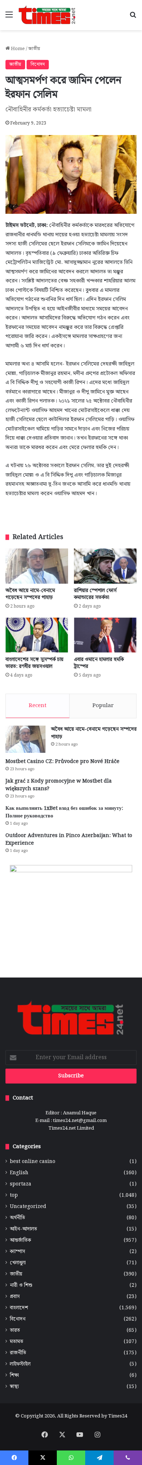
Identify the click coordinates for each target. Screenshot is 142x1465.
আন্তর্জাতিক (20, 1240)
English (19, 1173)
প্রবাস (15, 1297)
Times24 (117, 1416)
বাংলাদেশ (19, 1308)
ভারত (15, 1330)
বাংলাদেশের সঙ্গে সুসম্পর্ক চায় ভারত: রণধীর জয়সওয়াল (34, 663)
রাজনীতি (18, 1353)
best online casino (32, 1162)
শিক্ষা (14, 1375)
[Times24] (47, 15)
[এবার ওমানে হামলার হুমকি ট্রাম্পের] (105, 635)
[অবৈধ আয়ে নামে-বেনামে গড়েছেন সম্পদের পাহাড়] (36, 566)
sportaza (20, 1184)
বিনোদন (38, 64)
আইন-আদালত (23, 1229)
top (14, 1195)
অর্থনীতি (17, 1218)
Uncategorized (28, 1207)
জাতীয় (34, 49)
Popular (103, 705)
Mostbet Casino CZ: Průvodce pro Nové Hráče (62, 762)
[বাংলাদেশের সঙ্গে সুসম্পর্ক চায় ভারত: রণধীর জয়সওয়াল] (36, 635)
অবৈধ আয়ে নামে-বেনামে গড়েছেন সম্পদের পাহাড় (30, 594)
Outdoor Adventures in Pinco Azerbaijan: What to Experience (68, 839)
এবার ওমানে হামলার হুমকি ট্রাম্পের (99, 663)
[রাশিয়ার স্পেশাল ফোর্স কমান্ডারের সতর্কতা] (105, 566)
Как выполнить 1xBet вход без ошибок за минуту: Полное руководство (64, 812)
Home (17, 49)
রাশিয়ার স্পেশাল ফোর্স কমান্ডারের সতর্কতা (95, 594)
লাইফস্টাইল (20, 1364)
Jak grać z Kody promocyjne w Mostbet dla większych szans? (58, 785)
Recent (38, 705)
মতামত (16, 1342)
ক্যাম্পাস (17, 1252)
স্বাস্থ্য (14, 1387)
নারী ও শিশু (21, 1285)
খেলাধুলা (18, 1263)
